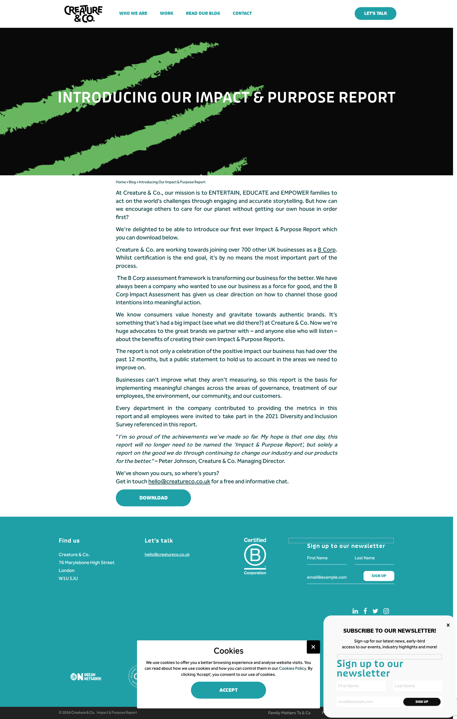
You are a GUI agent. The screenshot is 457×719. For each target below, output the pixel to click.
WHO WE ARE (133, 13)
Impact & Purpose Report (117, 712)
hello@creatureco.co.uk (167, 554)
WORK (166, 13)
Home (121, 182)
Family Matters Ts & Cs (289, 712)
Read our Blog (203, 13)
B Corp (327, 249)
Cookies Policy (292, 668)
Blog (132, 182)
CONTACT (242, 13)
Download (153, 498)
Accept (229, 690)
